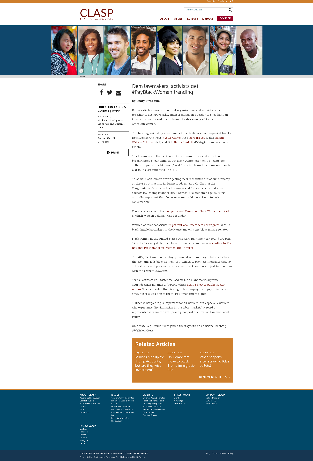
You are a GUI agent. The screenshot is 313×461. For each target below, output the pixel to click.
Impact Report (211, 403)
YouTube (83, 429)
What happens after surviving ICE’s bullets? (215, 361)
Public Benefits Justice (120, 418)
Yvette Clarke (172, 138)
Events (176, 398)
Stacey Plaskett (183, 142)
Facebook (84, 432)
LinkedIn (83, 438)
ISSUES (115, 394)
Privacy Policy (227, 453)
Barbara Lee (197, 138)
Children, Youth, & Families (122, 398)
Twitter (83, 435)
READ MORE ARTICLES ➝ (214, 377)
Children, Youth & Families (154, 398)
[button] (101, 95)
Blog (208, 453)
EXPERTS (148, 394)
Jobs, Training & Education (154, 409)
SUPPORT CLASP (215, 394)
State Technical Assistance (90, 403)
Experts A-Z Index (150, 415)
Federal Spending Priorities (154, 403)
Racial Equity (104, 116)
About (165, 18)
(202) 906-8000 (141, 453)
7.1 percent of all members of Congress (194, 225)
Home (82, 76)
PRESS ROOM (182, 394)
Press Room (222, 1)
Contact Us (211, 1)
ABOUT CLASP (88, 394)
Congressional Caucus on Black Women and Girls (198, 211)
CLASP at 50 (211, 401)
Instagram (84, 440)
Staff (82, 409)
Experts (192, 18)
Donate (225, 18)
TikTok (82, 443)
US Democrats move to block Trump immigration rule (181, 363)
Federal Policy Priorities (120, 406)
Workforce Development (110, 120)
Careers (83, 406)
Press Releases (179, 403)
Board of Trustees (87, 401)
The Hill (111, 138)
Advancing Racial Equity (90, 398)
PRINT (115, 152)
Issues (178, 18)
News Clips (178, 401)
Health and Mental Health (122, 409)
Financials (84, 412)
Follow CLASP (88, 425)
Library (207, 18)
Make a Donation (213, 398)
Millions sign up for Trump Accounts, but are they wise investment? (149, 363)
